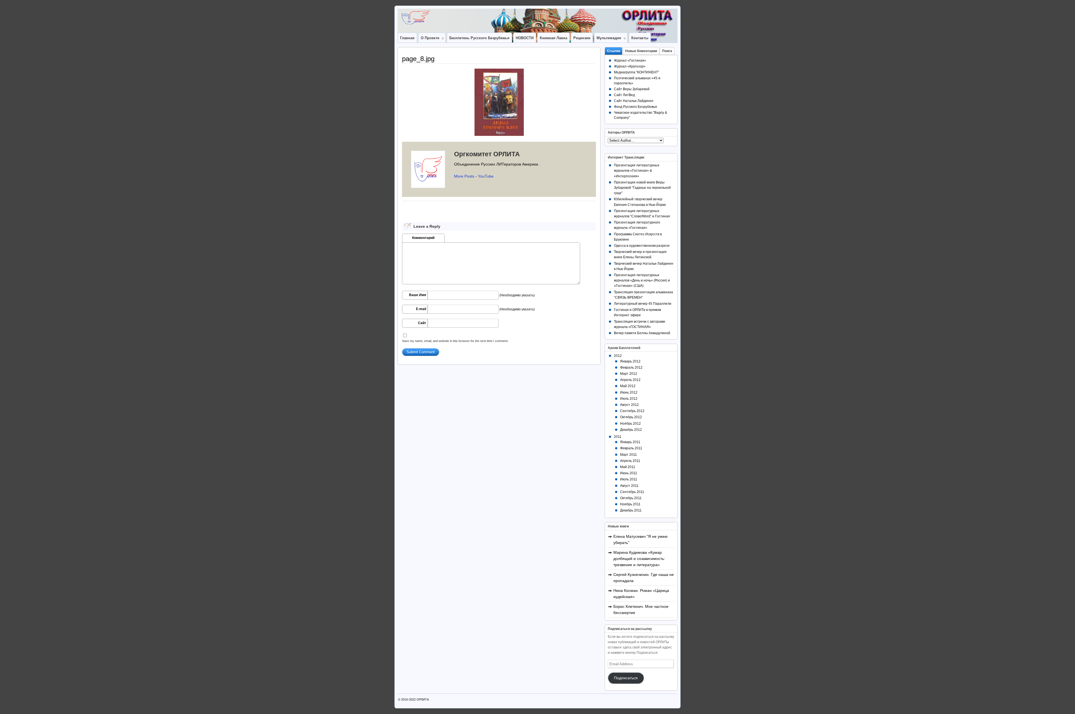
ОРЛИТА (423, 699)
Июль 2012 (628, 399)
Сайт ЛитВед (624, 95)
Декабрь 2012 (631, 430)
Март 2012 (628, 374)
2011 (617, 437)
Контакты (639, 38)
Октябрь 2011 (631, 498)
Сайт (422, 323)
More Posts (464, 176)
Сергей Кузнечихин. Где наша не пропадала (643, 577)
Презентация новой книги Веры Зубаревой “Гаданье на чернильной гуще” (642, 187)
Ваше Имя (417, 295)
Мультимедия (609, 38)
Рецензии (581, 38)
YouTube (486, 176)
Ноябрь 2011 (630, 504)
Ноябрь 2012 (630, 423)
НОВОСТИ (525, 38)
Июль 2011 (628, 479)
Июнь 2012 (628, 392)
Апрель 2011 (630, 461)
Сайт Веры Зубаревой (631, 89)
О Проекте (430, 38)
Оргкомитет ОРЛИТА (487, 154)
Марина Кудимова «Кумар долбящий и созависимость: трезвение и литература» (639, 558)
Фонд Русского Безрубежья (635, 107)
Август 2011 (629, 486)
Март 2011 (628, 455)
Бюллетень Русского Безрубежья (479, 38)
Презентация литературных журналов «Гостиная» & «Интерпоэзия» (636, 170)
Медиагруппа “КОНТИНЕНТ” (636, 72)
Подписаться (626, 678)
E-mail (421, 309)
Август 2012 (629, 405)
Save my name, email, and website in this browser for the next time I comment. (455, 341)
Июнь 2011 (628, 473)
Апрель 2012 (630, 380)
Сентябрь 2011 (632, 492)
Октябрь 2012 (631, 417)
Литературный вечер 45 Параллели (642, 304)
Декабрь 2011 (631, 510)
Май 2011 (627, 467)
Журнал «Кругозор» (630, 66)
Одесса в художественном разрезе (642, 246)
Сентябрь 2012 (632, 411)
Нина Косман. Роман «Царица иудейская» (641, 593)
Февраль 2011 (631, 448)
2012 (618, 356)
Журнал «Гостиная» (630, 60)
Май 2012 (627, 386)
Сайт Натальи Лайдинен (633, 101)
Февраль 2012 (631, 367)
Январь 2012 (630, 361)
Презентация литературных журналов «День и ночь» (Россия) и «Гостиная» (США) (642, 280)
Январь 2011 (630, 442)
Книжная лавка (553, 38)
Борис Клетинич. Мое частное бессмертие (641, 609)
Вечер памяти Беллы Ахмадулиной (642, 333)
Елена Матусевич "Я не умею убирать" (640, 539)
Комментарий (423, 238)
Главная (407, 38)
